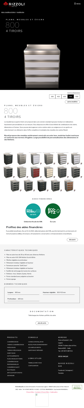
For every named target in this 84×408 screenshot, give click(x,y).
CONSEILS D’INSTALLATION (35, 341)
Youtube (61, 373)
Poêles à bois (11, 347)
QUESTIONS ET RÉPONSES (35, 350)
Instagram (69, 370)
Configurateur (33, 365)
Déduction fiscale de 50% (33, 222)
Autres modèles (72, 102)
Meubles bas (20, 12)
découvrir (72, 239)
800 (70, 96)
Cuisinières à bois (12, 341)
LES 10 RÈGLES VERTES (34, 347)
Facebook (61, 370)
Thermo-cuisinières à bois (15, 344)
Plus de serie (42, 323)
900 (76, 96)
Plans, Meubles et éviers (8, 12)
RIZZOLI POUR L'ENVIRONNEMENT (37, 344)
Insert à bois (11, 353)
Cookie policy (54, 392)
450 (58, 96)
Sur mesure (10, 375)
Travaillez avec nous (35, 362)
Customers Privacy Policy (42, 392)
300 (52, 96)
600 (64, 96)
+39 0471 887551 (29, 389)
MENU (77, 3)
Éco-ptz (53, 222)
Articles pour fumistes (14, 372)
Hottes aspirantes (13, 356)
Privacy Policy (30, 392)
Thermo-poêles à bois (14, 350)
